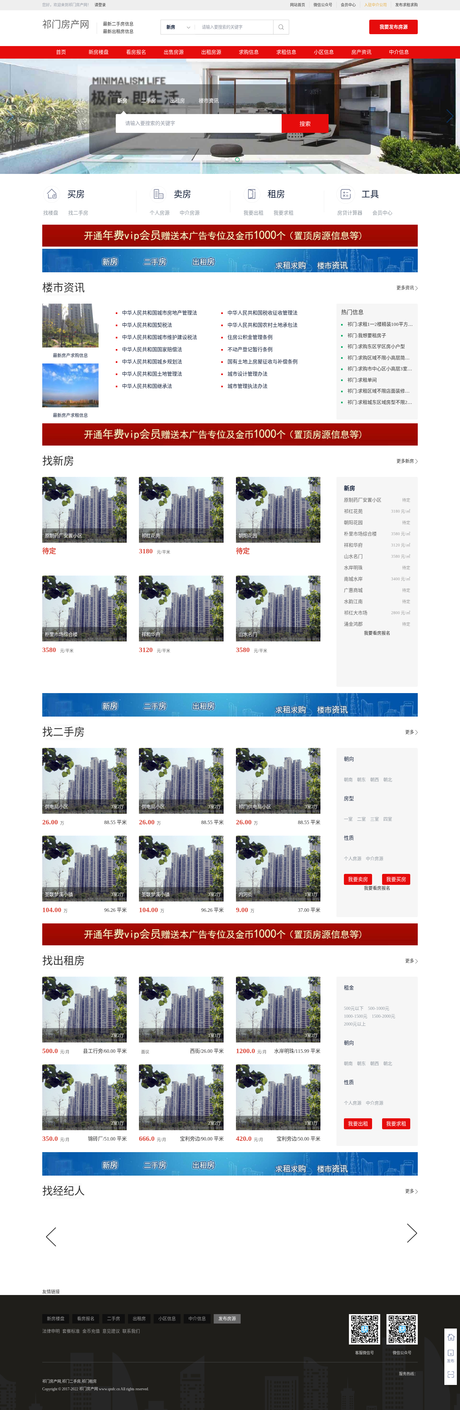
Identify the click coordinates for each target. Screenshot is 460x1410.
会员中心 (348, 5)
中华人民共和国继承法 (147, 386)
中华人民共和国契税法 (147, 325)
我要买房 (396, 879)
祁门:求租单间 (362, 380)
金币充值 (91, 1331)
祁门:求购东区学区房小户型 (376, 346)
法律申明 (51, 1331)
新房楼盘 (99, 52)
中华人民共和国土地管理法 (152, 374)
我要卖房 (358, 879)
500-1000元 (378, 1008)
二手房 (113, 1318)
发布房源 (227, 1318)
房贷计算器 (349, 213)
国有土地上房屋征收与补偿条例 (262, 361)
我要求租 (283, 213)
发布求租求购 (406, 5)
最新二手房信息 (118, 24)
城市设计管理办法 (247, 374)
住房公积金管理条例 (250, 337)
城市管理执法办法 (247, 386)
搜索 (305, 124)
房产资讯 (361, 52)
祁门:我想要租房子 (366, 335)
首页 (61, 52)
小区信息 (324, 52)
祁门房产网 (65, 24)
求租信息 (286, 52)
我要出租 (253, 213)
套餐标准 (71, 1331)
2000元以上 (355, 1024)
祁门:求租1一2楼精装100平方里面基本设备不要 (380, 324)
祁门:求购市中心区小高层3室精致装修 (380, 368)
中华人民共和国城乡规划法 (152, 361)
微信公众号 (323, 5)
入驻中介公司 (375, 5)
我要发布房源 (394, 26)
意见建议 (111, 1331)
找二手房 (78, 213)
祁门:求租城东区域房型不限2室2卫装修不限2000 (380, 402)
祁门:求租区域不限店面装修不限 (380, 391)
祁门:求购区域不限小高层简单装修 (380, 357)
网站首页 (297, 5)
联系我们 (131, 1331)
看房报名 (136, 52)
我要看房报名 (377, 633)
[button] (223, 159)
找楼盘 (50, 213)
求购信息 (249, 52)
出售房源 (174, 52)
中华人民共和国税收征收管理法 (262, 313)
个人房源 (160, 213)
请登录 (100, 5)
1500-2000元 (383, 1016)
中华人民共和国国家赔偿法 (152, 349)
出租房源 (211, 52)
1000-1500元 (355, 1016)
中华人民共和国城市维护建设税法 (159, 337)
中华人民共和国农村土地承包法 (262, 325)
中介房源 (190, 213)
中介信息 (399, 52)
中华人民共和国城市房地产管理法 (159, 313)
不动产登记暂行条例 (250, 349)
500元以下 (354, 1008)
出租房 (139, 1318)
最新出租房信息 (118, 31)
